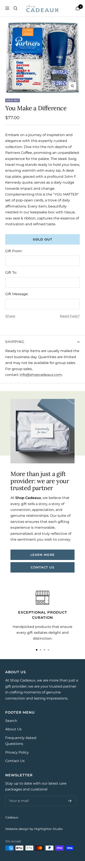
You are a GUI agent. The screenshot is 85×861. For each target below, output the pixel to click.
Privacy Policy (17, 752)
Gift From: (13, 251)
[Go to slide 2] (40, 649)
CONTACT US (42, 567)
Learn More (43, 555)
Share (10, 316)
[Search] (15, 8)
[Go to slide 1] (36, 649)
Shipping (14, 342)
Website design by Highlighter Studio (34, 829)
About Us (13, 729)
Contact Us (15, 761)
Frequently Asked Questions (20, 741)
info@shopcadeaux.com (41, 375)
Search (11, 721)
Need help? (70, 316)
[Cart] (77, 8)
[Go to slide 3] (44, 649)
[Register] (70, 800)
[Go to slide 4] (48, 649)
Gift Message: (16, 294)
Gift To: (11, 272)
